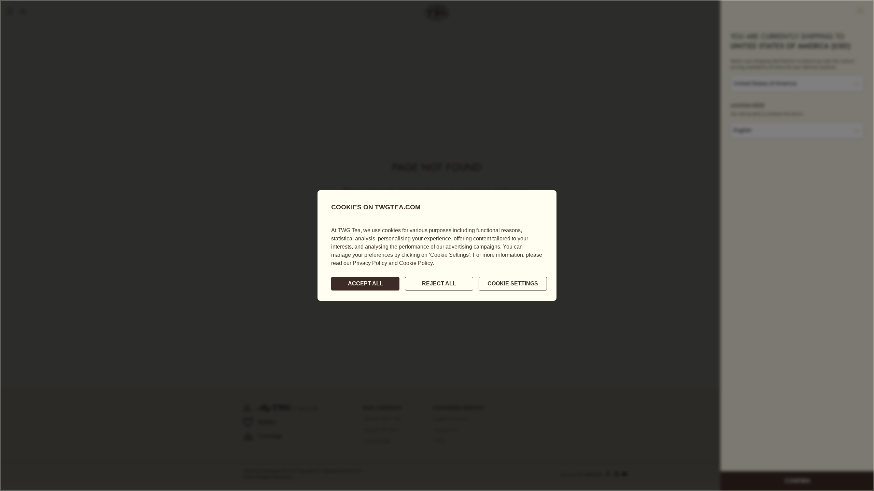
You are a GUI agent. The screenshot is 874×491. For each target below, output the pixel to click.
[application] (437, 245)
